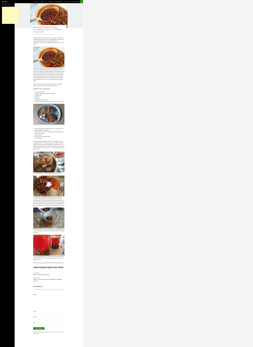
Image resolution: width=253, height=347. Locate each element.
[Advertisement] (10, 15)
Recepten (36, 1)
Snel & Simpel (67, 1)
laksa (44, 262)
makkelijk (50, 267)
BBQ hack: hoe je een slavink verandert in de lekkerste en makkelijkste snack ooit (47, 279)
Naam (35, 311)
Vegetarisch (51, 1)
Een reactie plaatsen (49, 34)
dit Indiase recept (56, 262)
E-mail (35, 317)
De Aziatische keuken (59, 1)
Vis (46, 1)
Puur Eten (4, 1)
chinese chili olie (43, 267)
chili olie (36, 267)
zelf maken (60, 267)
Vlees (42, 1)
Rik (42, 34)
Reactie (35, 294)
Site (34, 322)
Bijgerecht (35, 27)
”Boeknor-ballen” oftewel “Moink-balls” (41, 273)
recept (55, 267)
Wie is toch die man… (75, 1)
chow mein (40, 262)
